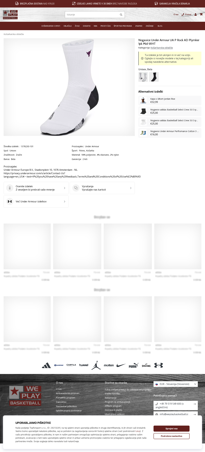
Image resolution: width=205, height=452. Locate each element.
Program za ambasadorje (117, 401)
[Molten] (108, 365)
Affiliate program (113, 405)
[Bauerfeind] (59, 365)
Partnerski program (65, 398)
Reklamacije (110, 397)
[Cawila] (71, 365)
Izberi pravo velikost (115, 414)
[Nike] (121, 365)
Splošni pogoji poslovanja (68, 411)
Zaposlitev (61, 402)
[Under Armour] (158, 365)
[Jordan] (96, 365)
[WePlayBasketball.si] (29, 396)
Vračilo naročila (112, 393)
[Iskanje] (121, 14)
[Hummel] (84, 365)
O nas (175, 14)
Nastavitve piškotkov (66, 406)
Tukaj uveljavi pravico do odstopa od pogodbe (128, 389)
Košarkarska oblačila (14, 34)
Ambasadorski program (67, 393)
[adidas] (46, 365)
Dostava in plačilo (113, 409)
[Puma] (133, 365)
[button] (116, 14)
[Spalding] (146, 365)
